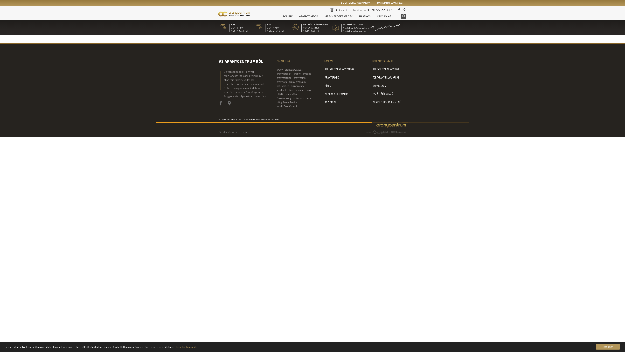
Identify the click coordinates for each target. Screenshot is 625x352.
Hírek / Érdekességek (339, 16)
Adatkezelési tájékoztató (387, 102)
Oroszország (284, 98)
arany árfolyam (297, 82)
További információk (186, 347)
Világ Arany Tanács (287, 102)
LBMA (280, 94)
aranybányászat (294, 70)
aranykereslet (284, 74)
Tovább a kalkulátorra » (355, 30)
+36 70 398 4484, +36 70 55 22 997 (364, 10)
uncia (309, 98)
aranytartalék (284, 78)
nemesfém (292, 94)
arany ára (282, 82)
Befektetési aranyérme (386, 69)
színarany (298, 98)
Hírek (328, 86)
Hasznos (365, 16)
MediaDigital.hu (380, 132)
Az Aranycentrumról (337, 94)
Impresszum (380, 86)
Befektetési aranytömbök (355, 3)
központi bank (303, 90)
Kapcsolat (384, 16)
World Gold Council (287, 106)
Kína (291, 90)
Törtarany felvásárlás (390, 3)
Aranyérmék (332, 77)
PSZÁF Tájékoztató (383, 94)
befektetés (283, 86)
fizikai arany (297, 86)
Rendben (608, 347)
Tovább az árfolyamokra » (356, 28)
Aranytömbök (308, 16)
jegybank (281, 90)
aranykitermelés (302, 74)
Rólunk (288, 16)
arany (280, 70)
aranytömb (300, 78)
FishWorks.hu (398, 132)
